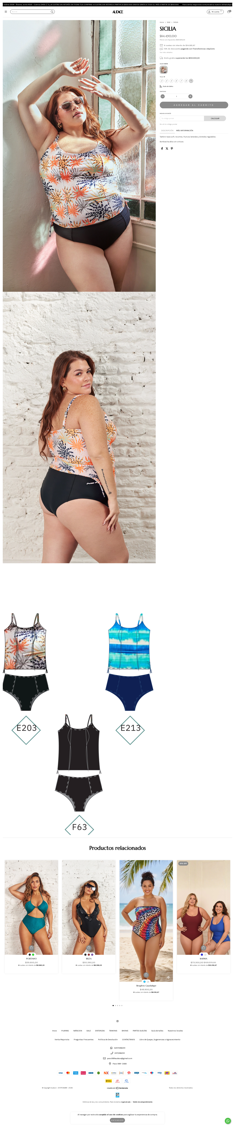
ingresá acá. (126, 1102)
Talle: (162, 77)
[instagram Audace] (117, 1021)
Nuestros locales (175, 1031)
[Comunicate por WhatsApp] (228, 1121)
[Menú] (6, 11)
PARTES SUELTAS (140, 1031)
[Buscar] (52, 12)
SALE (168, 22)
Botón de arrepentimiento (142, 1102)
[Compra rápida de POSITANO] (31, 948)
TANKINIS (113, 1031)
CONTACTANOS (128, 1039)
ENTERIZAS (100, 1031)
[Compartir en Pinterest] (172, 148)
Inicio (162, 22)
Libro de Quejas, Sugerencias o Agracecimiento (159, 1039)
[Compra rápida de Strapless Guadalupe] (146, 975)
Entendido (117, 1120)
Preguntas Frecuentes (84, 1039)
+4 (148, 981)
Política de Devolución (108, 1039)
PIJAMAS (65, 1031)
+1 (205, 954)
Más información (184, 130)
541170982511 (119, 1048)
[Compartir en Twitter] (167, 148)
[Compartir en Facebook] (162, 148)
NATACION (77, 1031)
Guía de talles (157, 1031)
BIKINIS (125, 1031)
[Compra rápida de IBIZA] (89, 948)
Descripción (167, 130)
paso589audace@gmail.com (119, 1058)
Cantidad (163, 91)
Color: (164, 64)
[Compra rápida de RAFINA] (203, 948)
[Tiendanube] (118, 1089)
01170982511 (120, 1053)
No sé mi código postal (168, 124)
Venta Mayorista (62, 1039)
